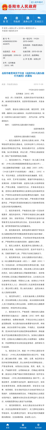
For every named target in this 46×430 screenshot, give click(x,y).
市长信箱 (23, 428)
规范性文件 (30, 28)
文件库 (21, 28)
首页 (5, 28)
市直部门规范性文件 (10, 31)
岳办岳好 (38, 428)
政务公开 (13, 28)
